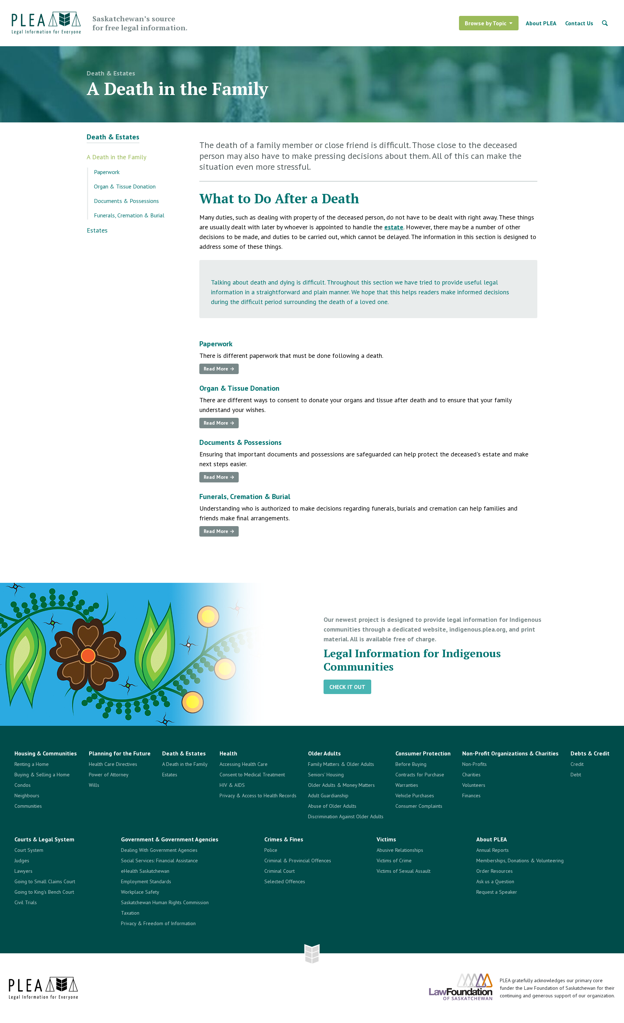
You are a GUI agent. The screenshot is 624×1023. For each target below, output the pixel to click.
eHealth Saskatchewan (145, 871)
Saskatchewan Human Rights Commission (165, 902)
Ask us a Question (495, 881)
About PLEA (541, 23)
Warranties (406, 785)
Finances (471, 795)
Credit (577, 764)
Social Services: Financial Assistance (159, 860)
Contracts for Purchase (419, 774)
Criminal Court (279, 871)
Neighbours (26, 795)
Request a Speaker (496, 892)
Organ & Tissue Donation (125, 186)
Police (270, 850)
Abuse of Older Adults (332, 806)
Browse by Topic (485, 23)
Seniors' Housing (326, 774)
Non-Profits (474, 764)
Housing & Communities (45, 753)
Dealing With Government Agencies (159, 850)
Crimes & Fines (283, 839)
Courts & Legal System (44, 839)
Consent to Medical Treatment (252, 774)
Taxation (130, 913)
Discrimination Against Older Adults (346, 816)
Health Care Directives (113, 764)
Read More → (219, 368)
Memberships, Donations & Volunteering (520, 860)
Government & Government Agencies (169, 839)
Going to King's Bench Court (44, 892)
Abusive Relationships (400, 850)
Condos (22, 785)
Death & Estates (111, 73)
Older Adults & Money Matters (341, 785)
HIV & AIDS (232, 785)
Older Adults (324, 753)
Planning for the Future (120, 753)
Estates (97, 230)
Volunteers (473, 785)
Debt (576, 774)
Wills (94, 785)
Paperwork (107, 171)
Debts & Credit (590, 753)
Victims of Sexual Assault (403, 871)
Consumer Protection (423, 753)
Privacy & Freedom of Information (158, 923)
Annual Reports (492, 850)
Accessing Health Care (244, 764)
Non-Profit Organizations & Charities (510, 753)
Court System (28, 850)
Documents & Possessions (126, 200)
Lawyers (23, 871)
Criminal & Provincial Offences (297, 860)
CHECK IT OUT (347, 686)
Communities (28, 806)
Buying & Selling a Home (42, 774)
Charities (471, 774)
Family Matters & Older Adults (341, 764)
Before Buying (410, 764)
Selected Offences (284, 881)
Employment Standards (146, 881)
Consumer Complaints (418, 806)
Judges (21, 860)
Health (228, 753)
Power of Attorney (109, 774)
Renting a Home (31, 764)
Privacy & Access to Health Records (258, 795)
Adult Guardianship (328, 795)
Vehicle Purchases (414, 795)
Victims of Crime (394, 860)
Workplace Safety (140, 892)
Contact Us (579, 23)
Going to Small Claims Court (44, 881)
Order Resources (494, 871)
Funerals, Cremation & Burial (129, 215)
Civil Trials (25, 902)
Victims (386, 839)
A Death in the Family (116, 157)
